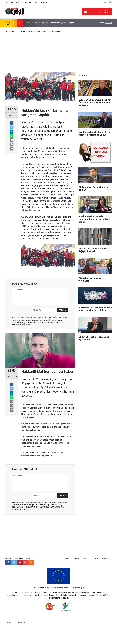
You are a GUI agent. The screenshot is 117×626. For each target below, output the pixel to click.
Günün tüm (104, 23)
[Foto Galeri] (110, 2)
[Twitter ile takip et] (14, 562)
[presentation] (13, 22)
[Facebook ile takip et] (8, 562)
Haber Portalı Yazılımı (17, 622)
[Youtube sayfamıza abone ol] (20, 562)
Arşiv (35, 2)
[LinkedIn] (11, 132)
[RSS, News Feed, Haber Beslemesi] (31, 562)
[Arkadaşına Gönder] (11, 140)
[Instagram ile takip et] (25, 562)
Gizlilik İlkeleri (95, 559)
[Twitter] (11, 127)
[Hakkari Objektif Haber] (14, 11)
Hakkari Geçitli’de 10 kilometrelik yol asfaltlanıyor (54, 23)
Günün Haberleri (25, 2)
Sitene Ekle (43, 2)
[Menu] (85, 12)
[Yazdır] (11, 144)
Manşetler (14, 2)
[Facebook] (11, 123)
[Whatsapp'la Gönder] (11, 136)
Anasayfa (67, 559)
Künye (76, 559)
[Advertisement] (58, 52)
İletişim (84, 559)
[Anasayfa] (6, 2)
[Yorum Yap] (11, 148)
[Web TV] (105, 2)
